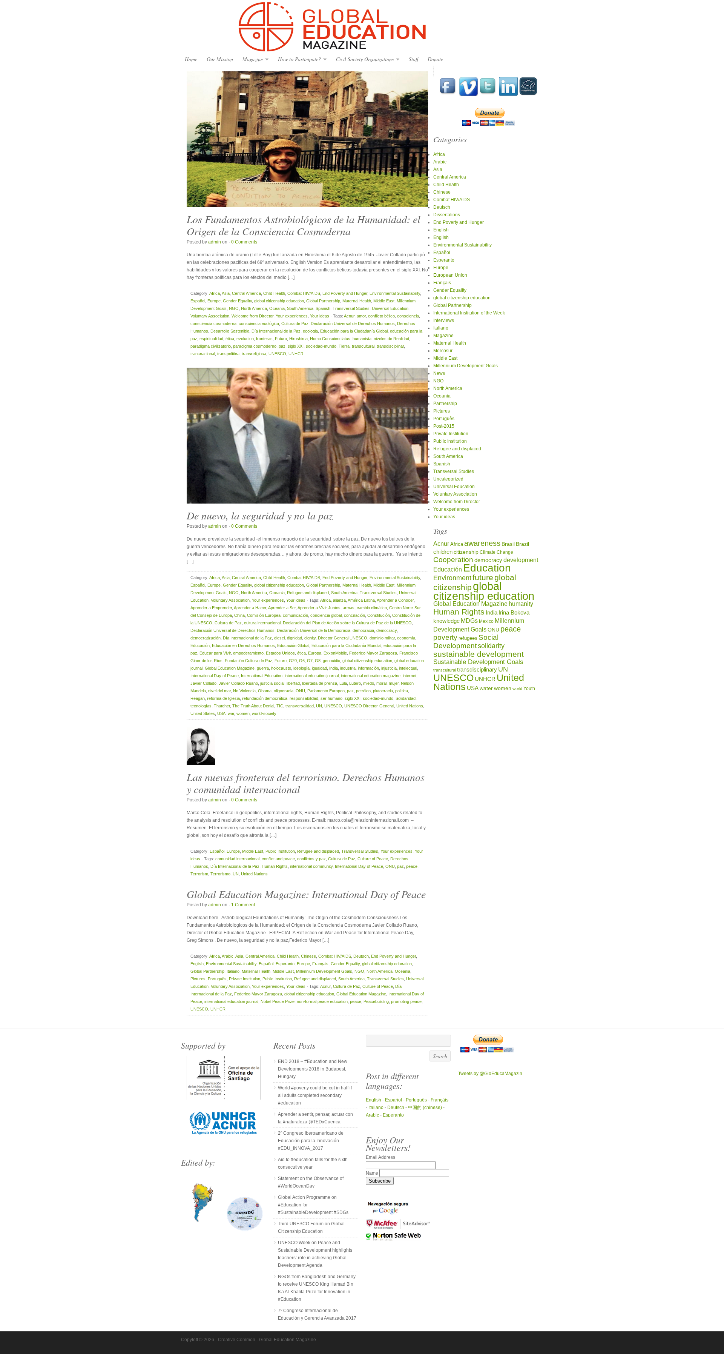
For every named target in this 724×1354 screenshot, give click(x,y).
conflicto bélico (381, 316)
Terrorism (199, 874)
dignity (310, 638)
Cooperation (453, 560)
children (442, 551)
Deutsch (361, 956)
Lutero (355, 683)
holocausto (281, 668)
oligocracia (283, 691)
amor (361, 316)
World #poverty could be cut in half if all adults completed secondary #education (315, 1095)
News (439, 373)
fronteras (264, 338)
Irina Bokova (514, 613)
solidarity (491, 646)
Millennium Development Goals (324, 971)
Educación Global (293, 645)
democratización (205, 638)
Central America (246, 293)
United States (202, 713)
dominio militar (382, 638)
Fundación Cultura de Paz (248, 660)
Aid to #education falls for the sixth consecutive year (313, 1163)
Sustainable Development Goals (478, 661)
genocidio (331, 660)
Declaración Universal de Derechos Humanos (353, 323)
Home (191, 59)
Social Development (466, 641)
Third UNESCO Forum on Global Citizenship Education (311, 1227)
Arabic (227, 956)
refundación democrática (264, 698)
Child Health (274, 293)
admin (214, 242)
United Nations (409, 706)
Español (197, 301)
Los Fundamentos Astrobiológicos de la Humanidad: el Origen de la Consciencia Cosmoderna (303, 225)
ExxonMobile (335, 653)
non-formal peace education (322, 1001)
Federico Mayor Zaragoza (373, 653)
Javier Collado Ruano (238, 683)
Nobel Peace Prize (278, 1001)
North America (254, 308)
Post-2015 (443, 426)
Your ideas (319, 316)
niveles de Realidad (391, 338)
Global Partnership (323, 301)
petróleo (363, 691)
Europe (214, 301)
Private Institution (244, 979)
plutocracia (383, 691)
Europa (314, 653)
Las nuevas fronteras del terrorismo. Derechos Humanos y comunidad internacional (306, 783)
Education (487, 568)
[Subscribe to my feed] (528, 94)
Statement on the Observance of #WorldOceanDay (311, 1182)
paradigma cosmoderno (254, 346)
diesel (279, 638)
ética (229, 338)
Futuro (281, 338)
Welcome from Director (252, 316)
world (517, 688)
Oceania (277, 308)
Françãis (439, 1100)
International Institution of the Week (469, 313)
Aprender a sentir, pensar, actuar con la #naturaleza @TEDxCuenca (315, 1118)
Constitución (378, 615)
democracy (386, 630)
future (482, 577)
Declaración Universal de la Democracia (313, 630)
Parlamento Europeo (326, 691)
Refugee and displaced (308, 592)
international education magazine (370, 675)
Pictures (198, 979)
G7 (310, 660)
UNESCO (277, 353)
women (243, 713)
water (486, 688)
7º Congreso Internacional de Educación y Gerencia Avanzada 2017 (317, 1314)
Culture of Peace (372, 858)
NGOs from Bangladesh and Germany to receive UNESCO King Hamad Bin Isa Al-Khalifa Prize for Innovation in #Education (317, 1288)
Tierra (344, 346)
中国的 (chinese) (425, 1107)
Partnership (445, 403)
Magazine (251, 59)
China (239, 615)
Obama (265, 691)
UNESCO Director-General (369, 706)
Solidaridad (406, 698)
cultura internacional (262, 623)
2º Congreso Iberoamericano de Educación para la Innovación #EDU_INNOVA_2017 (311, 1141)
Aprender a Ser (282, 607)
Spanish (323, 308)
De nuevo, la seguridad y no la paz (260, 515)
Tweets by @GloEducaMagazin (490, 1073)
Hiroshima (298, 338)
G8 (318, 660)
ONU (300, 691)
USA (221, 713)
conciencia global (326, 615)
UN (319, 706)
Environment (452, 578)
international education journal (312, 675)
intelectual (408, 668)
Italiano (233, 971)
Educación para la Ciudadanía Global (354, 331)
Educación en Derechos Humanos (243, 645)
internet (409, 675)
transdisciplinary (477, 669)
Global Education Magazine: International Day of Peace (306, 894)
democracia (363, 630)
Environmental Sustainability (395, 293)
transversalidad (299, 706)
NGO (234, 308)
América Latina (361, 600)
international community (311, 866)
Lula (343, 683)
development (520, 559)
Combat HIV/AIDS (303, 293)
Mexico (486, 621)
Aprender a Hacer (250, 607)
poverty (445, 637)
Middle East (383, 301)
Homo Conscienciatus (330, 338)
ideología (301, 668)
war (231, 713)
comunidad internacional (237, 858)
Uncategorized (448, 479)
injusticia (389, 668)
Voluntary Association (209, 316)
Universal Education (390, 308)
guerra (263, 668)
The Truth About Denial (253, 706)
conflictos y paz (311, 858)
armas (348, 607)
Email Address (380, 1157)
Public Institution (280, 851)
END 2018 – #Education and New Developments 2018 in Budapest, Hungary (312, 1069)
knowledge (446, 621)
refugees (468, 638)
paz (282, 346)
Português (217, 979)
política (401, 691)
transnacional (202, 353)
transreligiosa (254, 353)
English (197, 963)
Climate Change (496, 552)
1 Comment (243, 904)
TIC (279, 706)
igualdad (319, 668)
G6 (302, 660)
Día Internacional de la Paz (276, 331)
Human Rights (275, 866)
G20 (293, 660)
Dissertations (446, 214)
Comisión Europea (264, 615)
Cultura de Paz (294, 323)
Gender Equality (237, 301)
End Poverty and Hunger (344, 293)
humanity (521, 603)
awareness (482, 543)
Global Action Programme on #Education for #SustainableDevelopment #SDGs (313, 1205)
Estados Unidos (280, 653)
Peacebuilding (376, 1001)
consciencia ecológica (259, 323)
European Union (450, 275)
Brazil (522, 544)
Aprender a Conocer (395, 600)
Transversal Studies (351, 308)
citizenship (466, 552)
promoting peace (406, 1001)
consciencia (408, 316)
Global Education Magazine (362, 27)
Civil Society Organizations (363, 59)
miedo (368, 683)
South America (300, 308)
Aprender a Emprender (211, 607)
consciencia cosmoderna (213, 323)
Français (320, 963)
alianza (339, 600)
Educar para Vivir (215, 653)
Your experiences (292, 316)
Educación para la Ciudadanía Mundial (346, 645)
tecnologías (201, 706)
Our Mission (220, 59)
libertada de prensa (319, 683)
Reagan (197, 698)
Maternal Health (356, 301)
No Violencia (244, 691)
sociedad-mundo (321, 346)
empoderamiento (248, 653)
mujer (394, 683)
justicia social (272, 683)
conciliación (354, 615)
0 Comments (244, 242)
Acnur (349, 316)
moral (381, 683)
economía (406, 638)
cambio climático (372, 607)
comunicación (295, 615)
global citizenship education (279, 301)
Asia (226, 293)
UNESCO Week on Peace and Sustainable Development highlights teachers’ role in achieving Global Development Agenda (315, 1254)
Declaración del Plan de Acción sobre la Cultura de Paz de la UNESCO (347, 623)
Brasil (508, 544)
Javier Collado (203, 683)
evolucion (245, 338)
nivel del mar (219, 691)
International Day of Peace (214, 675)
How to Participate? (297, 59)
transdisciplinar (390, 346)
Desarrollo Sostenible (229, 331)
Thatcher (222, 706)
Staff (413, 59)
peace (411, 866)
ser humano (331, 698)
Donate (435, 59)
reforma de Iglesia (223, 698)
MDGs (469, 621)
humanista (362, 338)
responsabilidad (304, 698)
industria (348, 668)
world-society (264, 713)
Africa (214, 293)
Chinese (308, 956)
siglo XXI (296, 346)
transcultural (363, 346)
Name (372, 1173)
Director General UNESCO (342, 638)
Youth (529, 688)
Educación (200, 645)
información (368, 668)
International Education (261, 675)
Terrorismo (220, 874)
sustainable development (478, 654)
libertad (293, 683)
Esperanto (285, 963)
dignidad (294, 638)
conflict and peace (278, 858)
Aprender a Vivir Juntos (319, 607)
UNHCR (296, 353)
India (333, 668)
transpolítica (228, 353)
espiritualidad (211, 338)
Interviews (443, 320)
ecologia (310, 331)
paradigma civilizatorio (210, 346)
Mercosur (442, 350)
